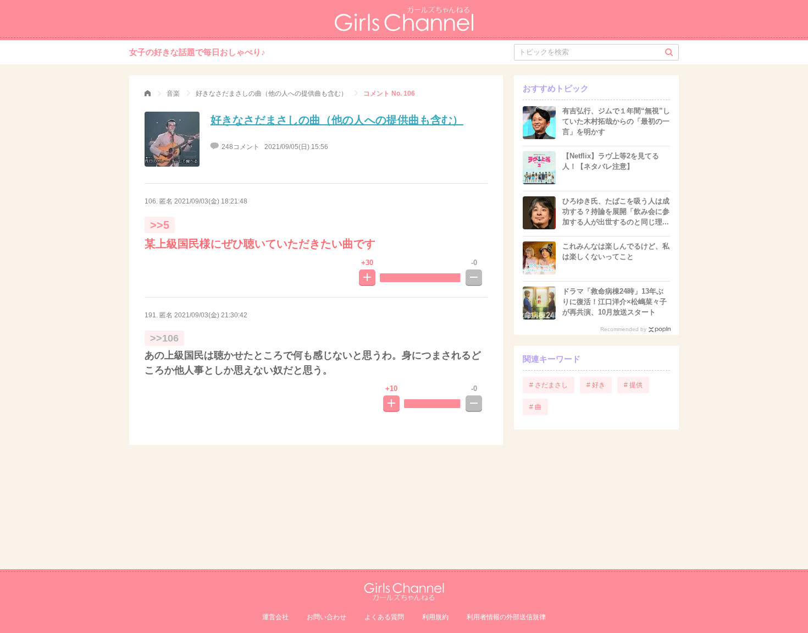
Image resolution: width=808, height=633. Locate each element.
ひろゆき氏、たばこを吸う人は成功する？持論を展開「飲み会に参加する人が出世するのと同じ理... (615, 211)
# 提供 (633, 385)
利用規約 (435, 617)
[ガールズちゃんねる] (148, 93)
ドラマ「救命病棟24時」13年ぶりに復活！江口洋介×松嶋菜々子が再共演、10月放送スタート (614, 301)
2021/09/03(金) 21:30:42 (210, 315)
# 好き (595, 385)
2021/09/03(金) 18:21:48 (210, 201)
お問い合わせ (326, 617)
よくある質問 (384, 617)
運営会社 (275, 617)
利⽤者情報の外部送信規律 (506, 617)
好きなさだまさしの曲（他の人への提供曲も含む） (337, 120)
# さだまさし (548, 385)
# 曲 (535, 407)
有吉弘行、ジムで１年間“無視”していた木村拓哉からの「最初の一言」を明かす (616, 121)
